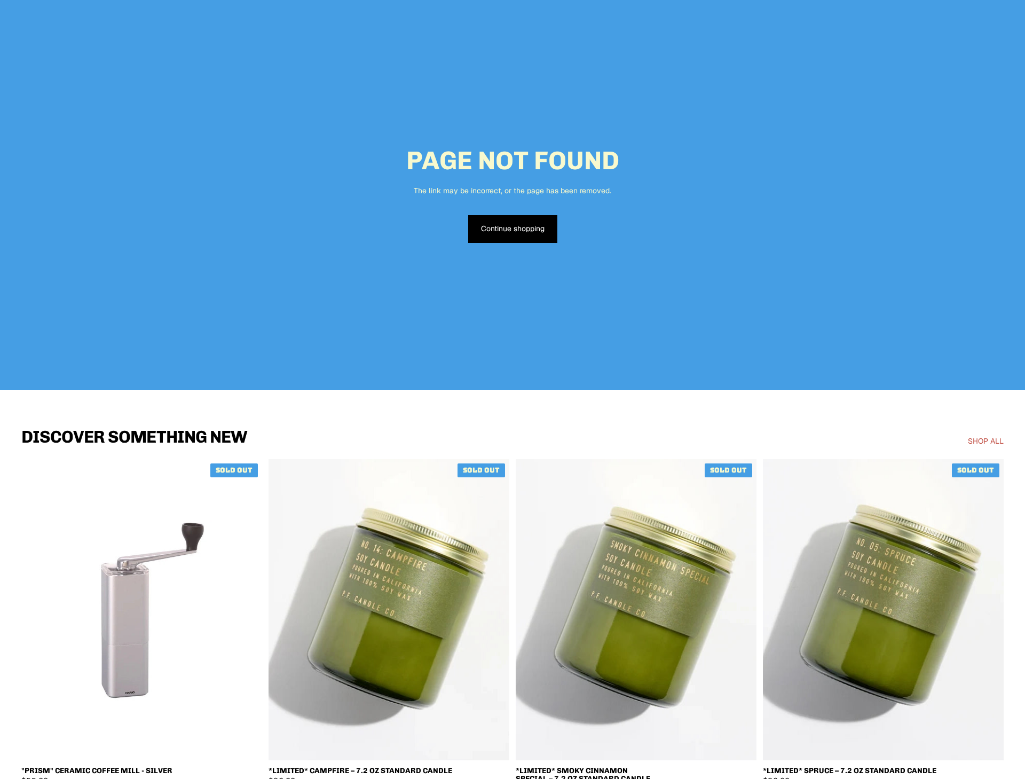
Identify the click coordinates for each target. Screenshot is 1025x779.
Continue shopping (513, 228)
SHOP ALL (986, 441)
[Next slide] (246, 609)
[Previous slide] (37, 609)
